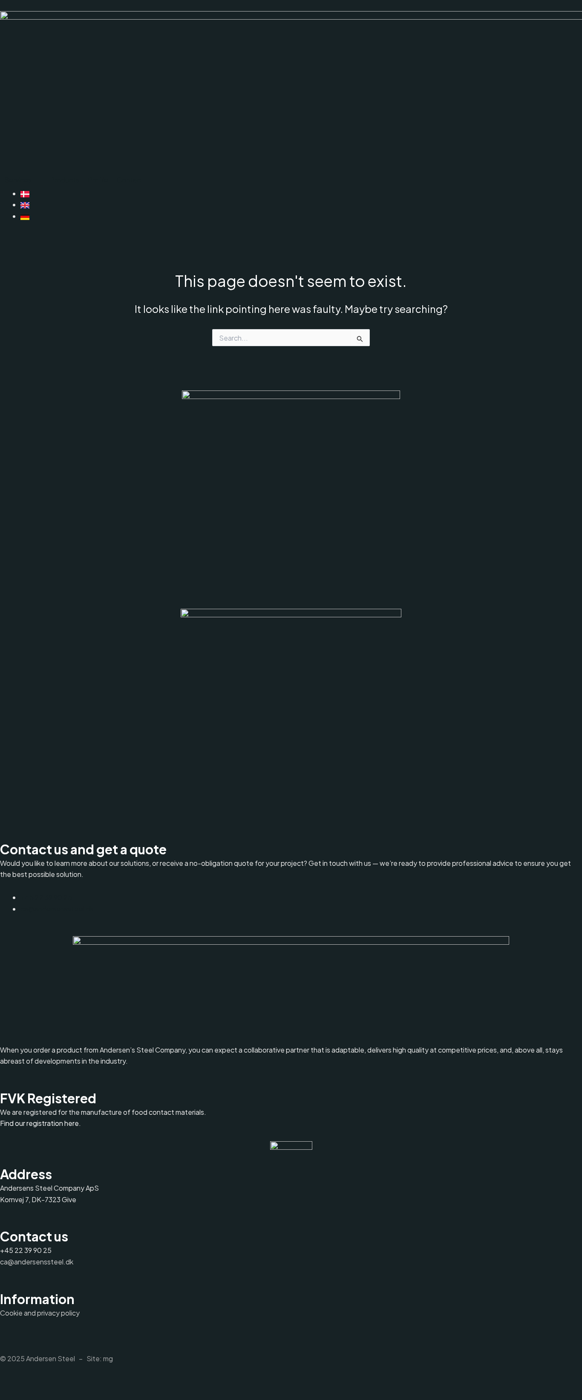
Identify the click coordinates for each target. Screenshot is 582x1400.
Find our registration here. (40, 1123)
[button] (23, 180)
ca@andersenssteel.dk (36, 1261)
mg (108, 1358)
